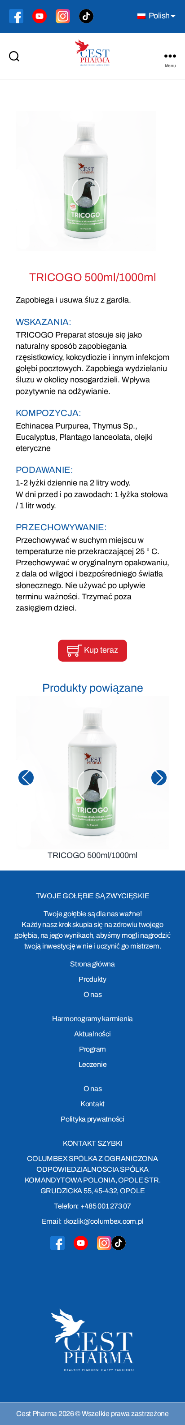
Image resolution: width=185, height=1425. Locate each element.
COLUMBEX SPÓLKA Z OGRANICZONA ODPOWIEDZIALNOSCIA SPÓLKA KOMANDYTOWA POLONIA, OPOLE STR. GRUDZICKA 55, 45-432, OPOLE (93, 1175)
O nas (93, 994)
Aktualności (92, 1034)
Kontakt (92, 1104)
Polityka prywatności (92, 1119)
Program (92, 1049)
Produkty (92, 979)
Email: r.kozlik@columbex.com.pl (93, 1221)
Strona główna (92, 964)
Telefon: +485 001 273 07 (92, 1206)
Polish (158, 15)
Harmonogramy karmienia (92, 1018)
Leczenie (93, 1064)
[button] (158, 777)
